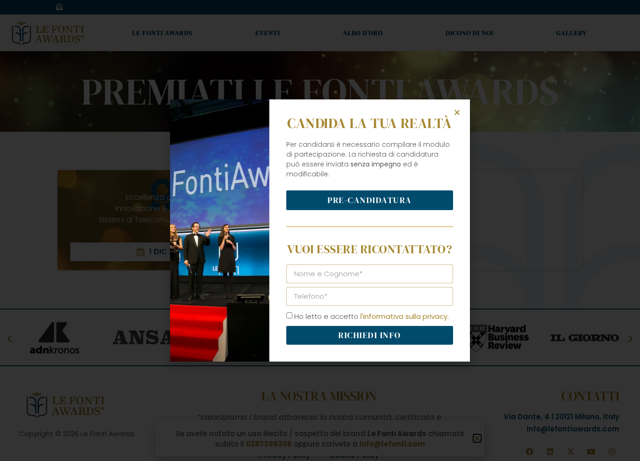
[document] (320, 230)
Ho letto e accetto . (371, 316)
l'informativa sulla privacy (403, 316)
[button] (457, 112)
